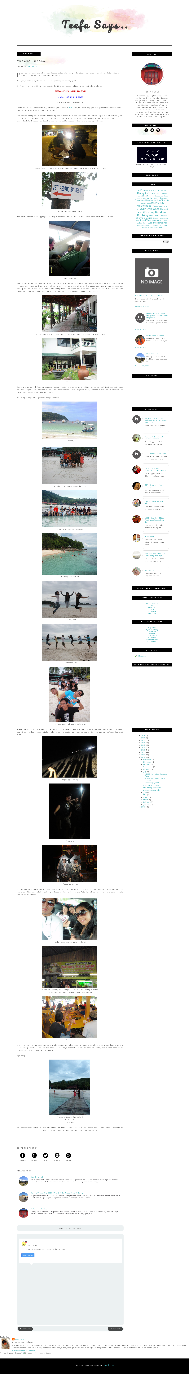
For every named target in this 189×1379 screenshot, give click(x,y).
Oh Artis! (151, 607)
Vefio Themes (108, 1365)
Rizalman (152, 637)
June (145, 792)
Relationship (154, 215)
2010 (143, 757)
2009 (143, 807)
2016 (143, 743)
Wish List (154, 225)
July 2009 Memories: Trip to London (154, 779)
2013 (143, 750)
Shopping (157, 218)
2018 (143, 738)
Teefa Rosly (20, 1339)
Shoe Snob (151, 641)
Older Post (115, 1329)
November (147, 762)
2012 (143, 752)
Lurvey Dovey (157, 203)
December (147, 759)
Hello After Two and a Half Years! (149, 295)
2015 (143, 745)
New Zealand (37, 1177)
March (145, 800)
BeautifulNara (152, 603)
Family (149, 198)
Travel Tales (145, 220)
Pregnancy (149, 212)
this (70, 108)
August (146, 769)
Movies (155, 206)
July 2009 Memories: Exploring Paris (155, 775)
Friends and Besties (144, 200)
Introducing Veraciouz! (152, 788)
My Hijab (152, 634)
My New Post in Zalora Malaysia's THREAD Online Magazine (157, 316)
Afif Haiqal (143, 190)
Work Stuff (157, 227)
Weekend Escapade (151, 790)
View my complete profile (23, 1351)
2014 (143, 747)
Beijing (163, 190)
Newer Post (25, 1329)
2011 (143, 755)
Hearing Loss (145, 203)
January (146, 804)
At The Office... (155, 190)
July (144, 771)
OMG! (152, 609)
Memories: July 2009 (151, 783)
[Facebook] (146, 130)
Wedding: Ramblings (157, 223)
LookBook (152, 631)
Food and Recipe (160, 198)
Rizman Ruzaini (152, 639)
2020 (143, 735)
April (145, 797)
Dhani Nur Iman (148, 196)
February (147, 802)
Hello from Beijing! (39, 1209)
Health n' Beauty (161, 200)
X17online (152, 613)
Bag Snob (152, 627)
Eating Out (141, 198)
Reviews (164, 216)
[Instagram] (158, 130)
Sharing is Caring (144, 218)
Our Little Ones (150, 208)
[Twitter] (152, 130)
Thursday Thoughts (151, 785)
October (146, 764)
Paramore (152, 611)
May (145, 795)
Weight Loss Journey (143, 225)
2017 (143, 740)
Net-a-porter (152, 635)
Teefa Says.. (95, 24)
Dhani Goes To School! (155, 336)
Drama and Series (161, 196)
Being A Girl (144, 193)
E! (152, 605)
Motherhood (144, 205)
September (148, 767)
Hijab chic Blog (152, 629)
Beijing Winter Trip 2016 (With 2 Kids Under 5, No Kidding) (57, 1193)
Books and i (156, 194)
